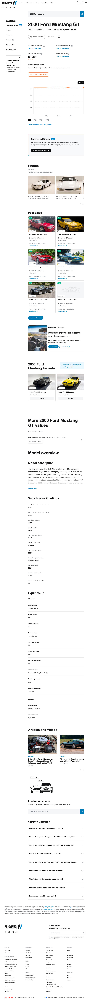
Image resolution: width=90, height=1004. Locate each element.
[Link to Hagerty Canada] (9, 997)
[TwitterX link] (9, 932)
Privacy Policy (77, 937)
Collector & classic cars (11, 961)
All (26, 968)
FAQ (68, 975)
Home (68, 950)
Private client (8, 975)
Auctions (27, 950)
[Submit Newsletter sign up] (83, 933)
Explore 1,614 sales (36, 318)
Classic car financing (10, 980)
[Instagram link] (12, 932)
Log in (80, 2)
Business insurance (10, 977)
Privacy (69, 977)
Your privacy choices (52, 997)
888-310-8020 (49, 973)
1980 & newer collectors (11, 959)
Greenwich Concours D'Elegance (54, 986)
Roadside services (51, 971)
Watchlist (12, 7)
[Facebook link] (5, 932)
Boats (6, 973)
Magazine (48, 962)
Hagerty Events (50, 979)
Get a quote (53, 346)
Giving (68, 968)
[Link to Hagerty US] (6, 997)
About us (69, 952)
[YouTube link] (16, 932)
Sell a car (27, 955)
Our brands (70, 957)
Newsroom (70, 962)
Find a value (5, 7)
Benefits (48, 957)
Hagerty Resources (30, 977)
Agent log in (7, 991)
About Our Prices (49, 906)
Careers (69, 959)
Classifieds (28, 952)
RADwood (48, 991)
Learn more (64, 346)
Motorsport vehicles (10, 971)
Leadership (70, 955)
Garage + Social (29, 975)
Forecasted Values (75, 908)
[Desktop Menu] (86, 3)
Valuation (48, 952)
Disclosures (69, 997)
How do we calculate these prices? (40, 124)
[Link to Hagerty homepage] (13, 927)
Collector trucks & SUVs (11, 964)
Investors (69, 966)
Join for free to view (35, 48)
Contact (69, 964)
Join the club (49, 950)
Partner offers (49, 959)
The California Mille (51, 984)
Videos (27, 964)
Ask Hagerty (49, 955)
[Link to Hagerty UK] (12, 997)
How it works (28, 957)
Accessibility (62, 997)
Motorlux (48, 989)
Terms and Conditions (54, 938)
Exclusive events (50, 964)
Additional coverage (10, 982)
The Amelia (49, 982)
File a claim (7, 952)
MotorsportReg (29, 979)
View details (32, 245)
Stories (27, 966)
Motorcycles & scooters (11, 968)
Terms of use (81, 997)
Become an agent (9, 989)
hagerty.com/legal (48, 909)
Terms (68, 980)
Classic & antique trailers (11, 966)
